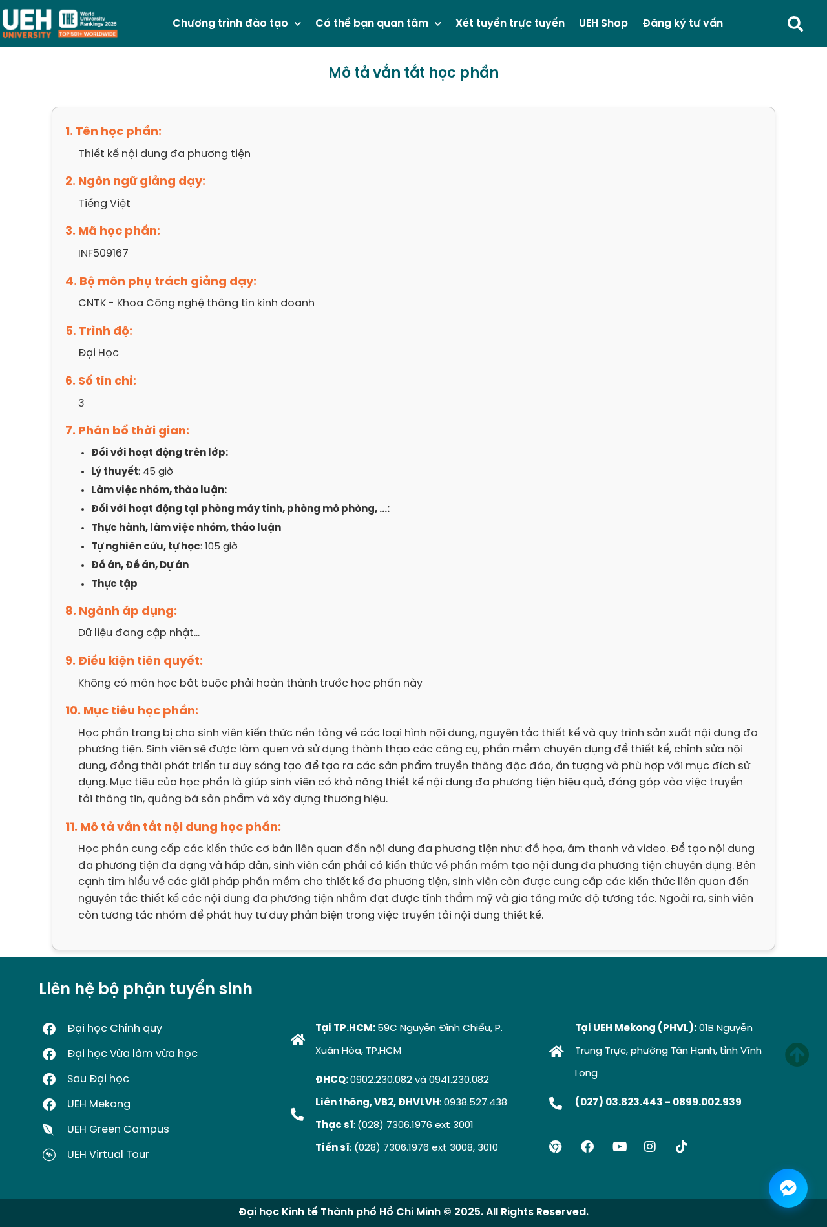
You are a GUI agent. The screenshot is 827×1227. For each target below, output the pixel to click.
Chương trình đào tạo (230, 23)
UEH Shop (603, 23)
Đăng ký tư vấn (682, 23)
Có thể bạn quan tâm (371, 23)
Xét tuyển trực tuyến (510, 23)
